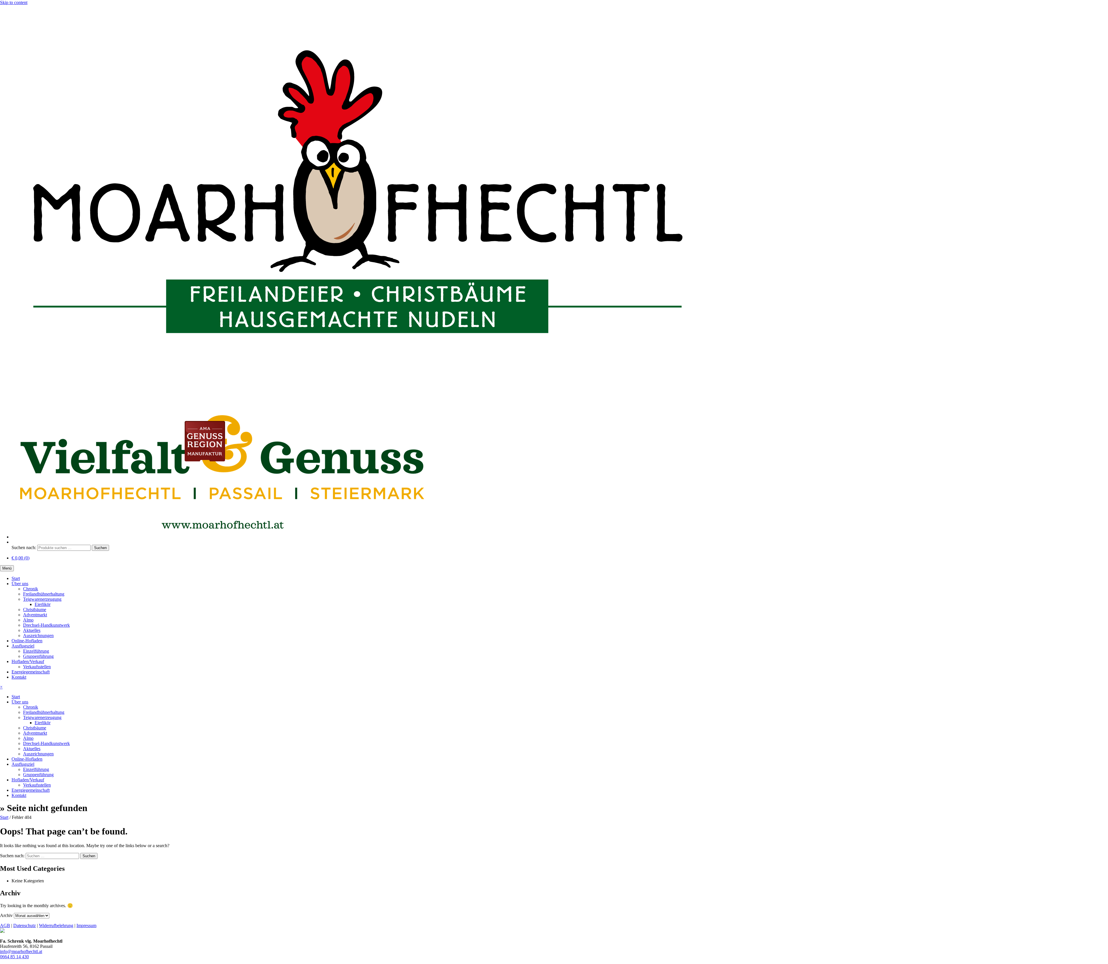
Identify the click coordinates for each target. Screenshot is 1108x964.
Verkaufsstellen (37, 666)
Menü (7, 568)
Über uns (20, 583)
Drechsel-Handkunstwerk (46, 625)
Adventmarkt (35, 614)
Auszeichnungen (38, 635)
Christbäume (34, 609)
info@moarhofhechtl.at (21, 951)
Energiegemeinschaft (31, 671)
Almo (28, 619)
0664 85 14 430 (14, 956)
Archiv (6, 915)
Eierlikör (42, 604)
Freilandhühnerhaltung (43, 593)
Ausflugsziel (23, 645)
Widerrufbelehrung (56, 925)
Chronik (30, 588)
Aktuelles (31, 630)
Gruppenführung (38, 656)
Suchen (100, 548)
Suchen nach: (24, 547)
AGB (5, 925)
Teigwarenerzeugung (42, 599)
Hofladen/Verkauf (28, 661)
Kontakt (19, 677)
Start (16, 578)
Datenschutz (24, 925)
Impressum (86, 925)
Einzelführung (36, 651)
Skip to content (13, 2)
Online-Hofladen (27, 640)
